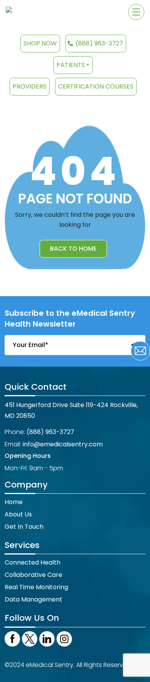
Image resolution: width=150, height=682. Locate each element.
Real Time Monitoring (36, 587)
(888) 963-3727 (99, 43)
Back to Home (73, 248)
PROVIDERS (30, 86)
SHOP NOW (40, 43)
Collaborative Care (33, 574)
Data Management (33, 599)
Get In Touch (24, 526)
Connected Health (32, 562)
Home (14, 502)
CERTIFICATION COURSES (95, 86)
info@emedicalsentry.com (63, 444)
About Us (18, 514)
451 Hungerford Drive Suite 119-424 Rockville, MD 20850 (71, 410)
